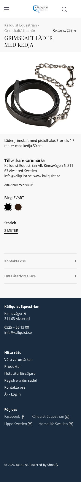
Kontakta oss (14, 387)
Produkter (12, 366)
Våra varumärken (18, 359)
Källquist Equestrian (20, 25)
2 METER (11, 231)
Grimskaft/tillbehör (19, 30)
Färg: (14, 198)
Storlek (10, 223)
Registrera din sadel (20, 380)
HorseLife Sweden (54, 423)
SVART (8, 207)
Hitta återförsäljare (19, 373)
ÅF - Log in (12, 394)
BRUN (18, 207)
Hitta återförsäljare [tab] (20, 276)
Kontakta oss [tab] (15, 261)
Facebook (12, 416)
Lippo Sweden (16, 423)
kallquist (22, 465)
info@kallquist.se (18, 332)
